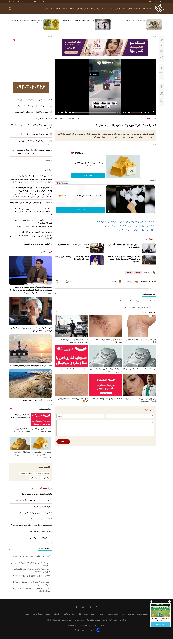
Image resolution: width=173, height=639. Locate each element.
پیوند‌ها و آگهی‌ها (93, 620)
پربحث (19, 99)
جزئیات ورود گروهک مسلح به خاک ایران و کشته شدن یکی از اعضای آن (72, 257)
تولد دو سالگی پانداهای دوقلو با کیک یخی (32, 134)
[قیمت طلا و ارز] (161, 87)
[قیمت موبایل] (161, 101)
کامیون (129, 272)
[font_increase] (161, 68)
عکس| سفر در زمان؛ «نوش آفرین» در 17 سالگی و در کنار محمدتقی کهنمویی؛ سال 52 (123, 221)
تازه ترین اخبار (45, 99)
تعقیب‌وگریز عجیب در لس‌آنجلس (37, 244)
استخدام (41, 1)
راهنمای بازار (95, 8)
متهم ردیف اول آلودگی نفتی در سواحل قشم (37, 400)
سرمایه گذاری (87, 175)
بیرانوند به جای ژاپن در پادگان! (41, 506)
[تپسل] (72, 153)
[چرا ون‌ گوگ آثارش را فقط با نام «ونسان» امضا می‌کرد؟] (51, 24)
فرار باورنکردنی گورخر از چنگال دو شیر (133, 20)
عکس (110, 8)
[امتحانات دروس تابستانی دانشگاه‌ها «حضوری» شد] (97, 248)
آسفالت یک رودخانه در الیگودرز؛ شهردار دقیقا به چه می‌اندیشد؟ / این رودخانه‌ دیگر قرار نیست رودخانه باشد (124, 259)
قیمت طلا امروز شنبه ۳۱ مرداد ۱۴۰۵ (40, 531)
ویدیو (104, 8)
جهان (47, 8)
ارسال (63, 441)
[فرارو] (159, 9)
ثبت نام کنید (160, 624)
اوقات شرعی (66, 620)
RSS (10, 1)
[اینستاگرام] (83, 607)
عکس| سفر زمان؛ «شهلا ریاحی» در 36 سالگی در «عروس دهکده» (129, 230)
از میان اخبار (151, 239)
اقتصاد (71, 8)
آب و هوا (56, 620)
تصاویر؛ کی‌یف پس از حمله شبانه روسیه (33, 105)
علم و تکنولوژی (120, 8)
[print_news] (161, 45)
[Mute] (111, 211)
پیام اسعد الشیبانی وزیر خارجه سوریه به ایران (36, 494)
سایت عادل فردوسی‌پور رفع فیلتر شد (36, 232)
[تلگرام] (75, 607)
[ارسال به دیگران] (161, 51)
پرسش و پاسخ (79, 620)
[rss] (97, 607)
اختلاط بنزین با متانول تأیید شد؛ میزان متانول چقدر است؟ (31, 204)
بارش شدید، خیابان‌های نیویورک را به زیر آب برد (78, 20)
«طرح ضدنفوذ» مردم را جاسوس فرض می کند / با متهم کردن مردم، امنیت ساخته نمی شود (31, 329)
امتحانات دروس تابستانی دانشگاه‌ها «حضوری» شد (72, 246)
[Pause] (108, 211)
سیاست (137, 8)
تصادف (137, 272)
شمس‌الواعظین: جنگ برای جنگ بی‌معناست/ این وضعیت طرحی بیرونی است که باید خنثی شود (32, 152)
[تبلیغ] (105, 47)
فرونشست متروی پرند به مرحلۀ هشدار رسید (37, 519)
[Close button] (169, 601)
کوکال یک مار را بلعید (42, 118)
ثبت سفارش (80, 210)
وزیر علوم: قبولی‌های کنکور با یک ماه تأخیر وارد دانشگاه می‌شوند (124, 246)
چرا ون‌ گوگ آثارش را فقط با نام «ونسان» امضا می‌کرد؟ (27, 21)
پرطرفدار (30, 99)
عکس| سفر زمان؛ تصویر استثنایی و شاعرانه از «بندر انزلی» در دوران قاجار (127, 226)
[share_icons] (161, 57)
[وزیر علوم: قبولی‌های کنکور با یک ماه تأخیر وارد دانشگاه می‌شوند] (149, 248)
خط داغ (48, 170)
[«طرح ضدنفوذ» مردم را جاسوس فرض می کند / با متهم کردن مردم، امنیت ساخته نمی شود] (30, 311)
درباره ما (28, 1)
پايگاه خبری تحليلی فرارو (82, 625)
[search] (10, 8)
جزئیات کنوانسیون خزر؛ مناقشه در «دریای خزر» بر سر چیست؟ (31, 365)
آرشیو (14, 1)
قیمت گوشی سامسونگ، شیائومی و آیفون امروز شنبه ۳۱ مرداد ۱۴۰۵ (33, 221)
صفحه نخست (146, 8)
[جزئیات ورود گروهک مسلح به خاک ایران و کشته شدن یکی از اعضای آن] (97, 260)
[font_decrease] (161, 76)
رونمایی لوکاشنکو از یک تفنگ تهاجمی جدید (31, 112)
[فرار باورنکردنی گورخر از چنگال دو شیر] (154, 24)
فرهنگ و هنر (55, 8)
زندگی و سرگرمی (82, 8)
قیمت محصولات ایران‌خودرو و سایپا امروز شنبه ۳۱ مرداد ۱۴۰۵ (31, 525)
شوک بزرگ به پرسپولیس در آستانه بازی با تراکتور (35, 512)
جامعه (64, 8)
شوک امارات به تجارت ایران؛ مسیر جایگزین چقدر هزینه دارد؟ (31, 500)
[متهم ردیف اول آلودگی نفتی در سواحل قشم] (30, 383)
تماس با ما (21, 1)
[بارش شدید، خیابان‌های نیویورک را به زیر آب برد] (103, 24)
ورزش (130, 8)
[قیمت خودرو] (161, 94)
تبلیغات (35, 1)
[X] (90, 607)
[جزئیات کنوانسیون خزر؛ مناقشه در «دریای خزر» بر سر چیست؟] (30, 348)
